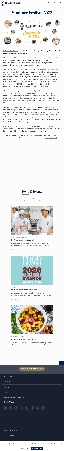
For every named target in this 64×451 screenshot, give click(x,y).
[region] (32, 446)
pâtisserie (52, 112)
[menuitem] (48, 3)
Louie (54, 82)
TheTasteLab (52, 100)
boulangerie (7, 115)
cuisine (45, 112)
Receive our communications (32, 369)
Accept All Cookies (37, 448)
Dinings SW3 (22, 82)
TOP (61, 363)
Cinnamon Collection (44, 79)
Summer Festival (30, 58)
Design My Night (32, 135)
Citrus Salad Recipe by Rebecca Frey (24, 339)
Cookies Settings (24, 448)
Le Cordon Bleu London (10, 51)
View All (32, 199)
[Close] (61, 443)
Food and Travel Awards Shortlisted (24, 290)
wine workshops (25, 117)
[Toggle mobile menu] (60, 3)
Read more (15, 249)
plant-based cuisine (37, 115)
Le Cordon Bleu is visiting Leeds (23, 240)
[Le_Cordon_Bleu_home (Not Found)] (11, 3)
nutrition (51, 115)
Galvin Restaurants (45, 77)
